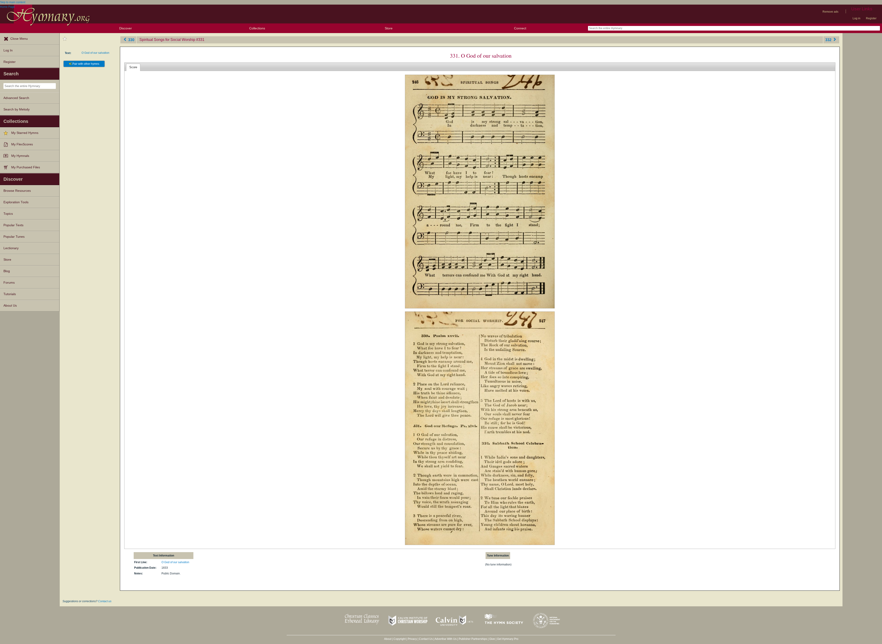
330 (130, 40)
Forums (9, 282)
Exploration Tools (15, 202)
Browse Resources (17, 190)
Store (389, 28)
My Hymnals (20, 156)
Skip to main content (12, 2)
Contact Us (426, 639)
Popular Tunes (14, 236)
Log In (8, 50)
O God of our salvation (95, 52)
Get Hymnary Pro (507, 639)
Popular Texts (13, 225)
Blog (6, 271)
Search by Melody (16, 109)
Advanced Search (16, 98)
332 (828, 40)
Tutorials (9, 294)
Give (492, 639)
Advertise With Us (446, 639)
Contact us (104, 601)
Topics (8, 213)
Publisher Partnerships (473, 639)
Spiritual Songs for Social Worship (167, 40)
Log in (856, 18)
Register (871, 18)
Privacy (412, 639)
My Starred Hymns (24, 133)
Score (133, 67)
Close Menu (19, 38)
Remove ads (830, 11)
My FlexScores (22, 144)
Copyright (399, 639)
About (387, 639)
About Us (10, 305)
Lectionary (11, 248)
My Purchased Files (25, 167)
